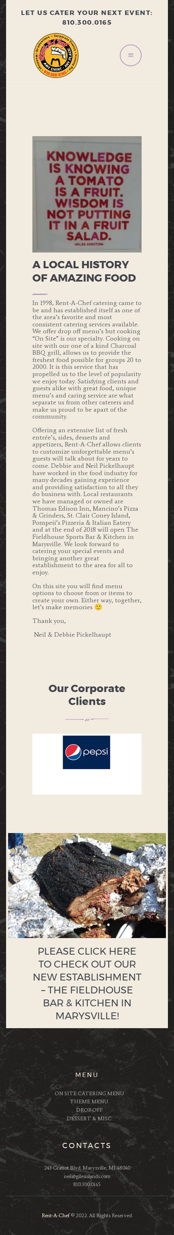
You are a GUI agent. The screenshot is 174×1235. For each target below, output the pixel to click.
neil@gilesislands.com (87, 1176)
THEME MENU (89, 1101)
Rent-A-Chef (56, 1215)
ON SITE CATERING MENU (89, 1093)
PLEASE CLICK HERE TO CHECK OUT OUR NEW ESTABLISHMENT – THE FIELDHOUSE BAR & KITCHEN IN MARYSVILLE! (87, 984)
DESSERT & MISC (89, 1118)
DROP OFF (89, 1110)
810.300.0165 (87, 1184)
